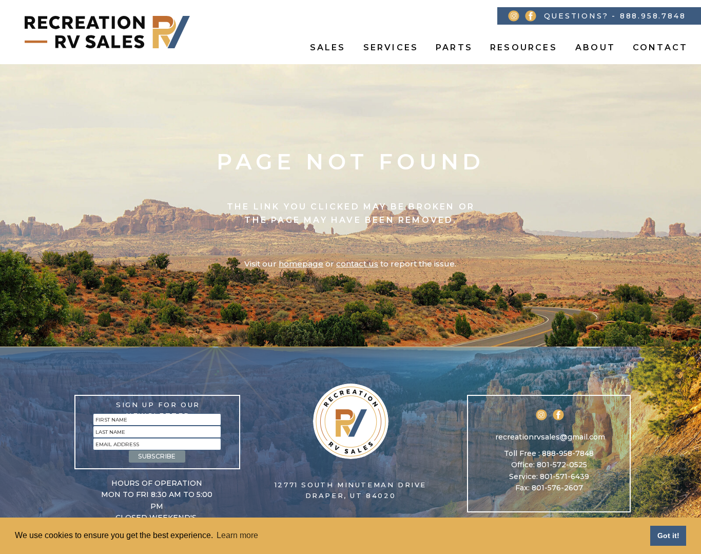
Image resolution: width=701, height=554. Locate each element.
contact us (357, 264)
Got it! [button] (668, 535)
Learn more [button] (237, 535)
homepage (301, 264)
